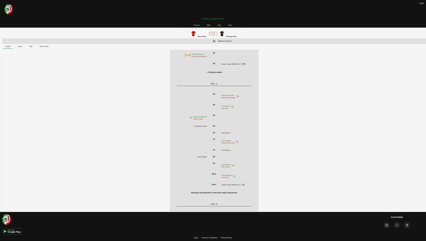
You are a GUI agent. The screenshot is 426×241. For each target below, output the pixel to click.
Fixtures (197, 25)
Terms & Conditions (209, 238)
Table (208, 25)
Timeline (7, 46)
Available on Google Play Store (213, 19)
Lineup (20, 46)
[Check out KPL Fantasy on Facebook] (407, 225)
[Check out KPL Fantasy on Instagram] (387, 225)
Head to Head (44, 46)
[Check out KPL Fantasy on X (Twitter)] (397, 225)
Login (421, 3)
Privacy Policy (226, 238)
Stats (219, 25)
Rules (230, 25)
